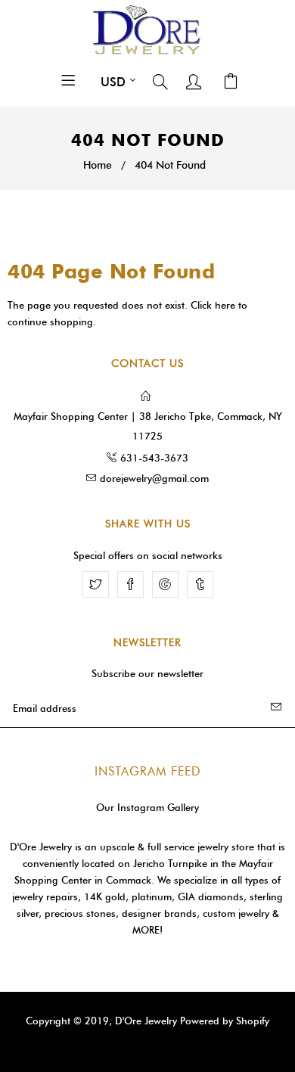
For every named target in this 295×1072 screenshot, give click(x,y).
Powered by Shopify (224, 1021)
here (225, 305)
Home (97, 165)
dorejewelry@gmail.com (154, 478)
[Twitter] (95, 584)
